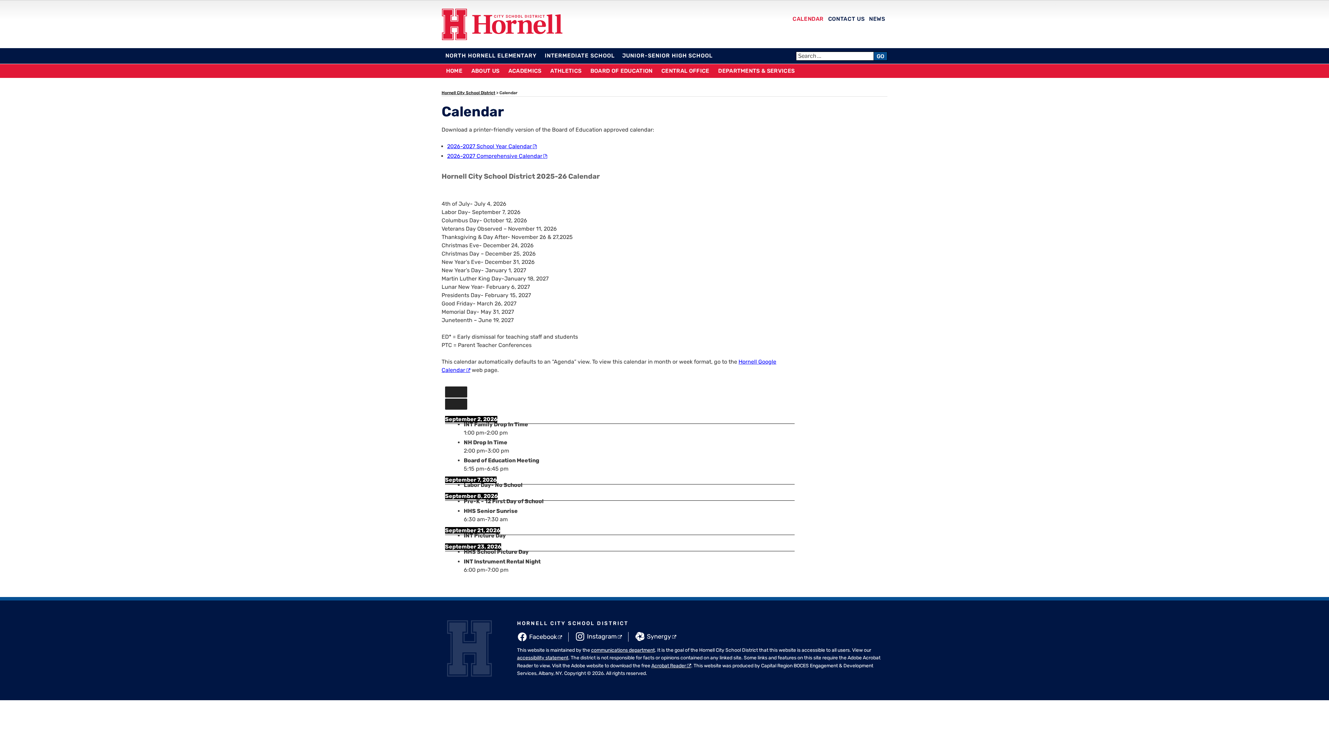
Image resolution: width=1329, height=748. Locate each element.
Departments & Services (756, 71)
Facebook (543, 637)
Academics (525, 71)
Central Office (685, 71)
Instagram (602, 636)
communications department (623, 650)
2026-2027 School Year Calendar (489, 146)
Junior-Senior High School (667, 55)
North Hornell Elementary (491, 55)
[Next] (456, 404)
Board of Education (621, 71)
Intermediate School (580, 55)
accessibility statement (542, 658)
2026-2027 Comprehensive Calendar (494, 156)
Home (454, 71)
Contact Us (846, 19)
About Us (485, 71)
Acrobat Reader (668, 666)
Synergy (659, 636)
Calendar (808, 19)
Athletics (565, 71)
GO (880, 56)
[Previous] (456, 392)
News (877, 19)
